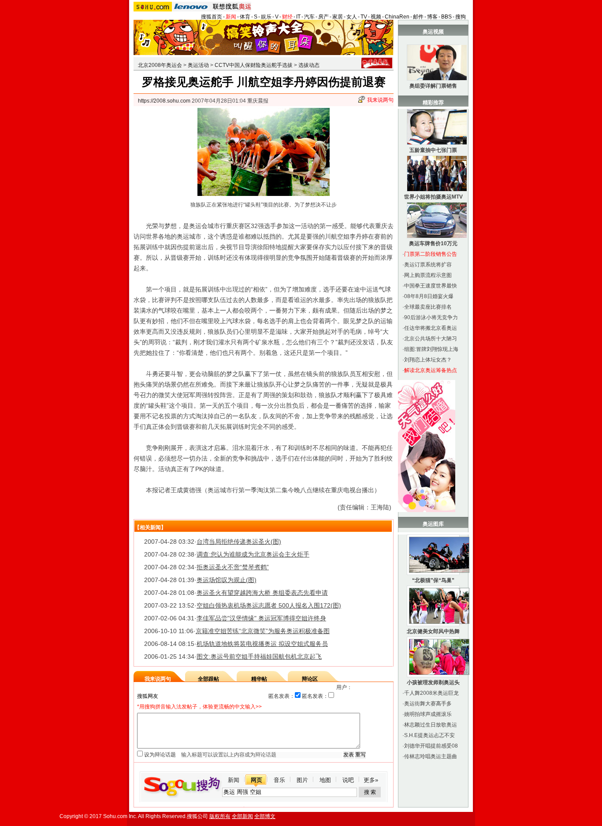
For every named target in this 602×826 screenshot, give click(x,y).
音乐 (279, 780)
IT (298, 17)
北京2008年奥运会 (160, 65)
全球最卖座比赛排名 (428, 307)
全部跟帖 (208, 679)
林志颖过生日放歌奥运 (430, 725)
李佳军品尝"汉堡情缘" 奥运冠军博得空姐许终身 (261, 618)
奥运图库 (433, 524)
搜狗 (460, 17)
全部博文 (264, 816)
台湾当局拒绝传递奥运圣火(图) (239, 541)
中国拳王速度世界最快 (430, 286)
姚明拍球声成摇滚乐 (428, 714)
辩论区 (310, 679)
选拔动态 (309, 65)
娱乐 (266, 17)
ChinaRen (397, 17)
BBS (446, 17)
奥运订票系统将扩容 (428, 265)
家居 (337, 17)
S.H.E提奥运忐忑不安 (429, 735)
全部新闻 (242, 816)
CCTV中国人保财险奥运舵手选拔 (254, 65)
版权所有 (219, 816)
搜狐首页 (211, 17)
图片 (302, 780)
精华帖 (259, 679)
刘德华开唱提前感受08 (431, 746)
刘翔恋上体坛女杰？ (428, 360)
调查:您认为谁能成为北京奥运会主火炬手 (253, 554)
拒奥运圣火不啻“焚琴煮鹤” (233, 567)
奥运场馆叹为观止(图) (226, 579)
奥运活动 (198, 65)
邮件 (418, 17)
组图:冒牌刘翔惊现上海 (431, 349)
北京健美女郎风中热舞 (433, 631)
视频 (376, 17)
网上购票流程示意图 (428, 275)
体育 (245, 17)
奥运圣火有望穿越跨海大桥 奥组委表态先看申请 (262, 592)
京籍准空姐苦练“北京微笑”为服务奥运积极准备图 (263, 630)
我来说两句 (380, 100)
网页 (256, 780)
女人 (351, 17)
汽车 (309, 17)
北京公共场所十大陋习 (430, 339)
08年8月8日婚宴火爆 (428, 296)
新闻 (231, 17)
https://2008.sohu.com (164, 101)
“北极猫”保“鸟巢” (433, 580)
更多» (371, 780)
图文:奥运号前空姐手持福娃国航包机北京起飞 (259, 656)
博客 (432, 17)
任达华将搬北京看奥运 (430, 328)
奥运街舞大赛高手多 (428, 704)
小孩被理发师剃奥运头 (433, 682)
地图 (325, 780)
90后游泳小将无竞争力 (431, 317)
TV (363, 17)
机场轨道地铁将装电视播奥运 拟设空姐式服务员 (262, 643)
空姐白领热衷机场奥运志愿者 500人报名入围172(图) (269, 605)
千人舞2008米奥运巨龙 (431, 693)
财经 (287, 17)
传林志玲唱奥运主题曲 (430, 756)
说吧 (348, 780)
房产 (323, 17)
